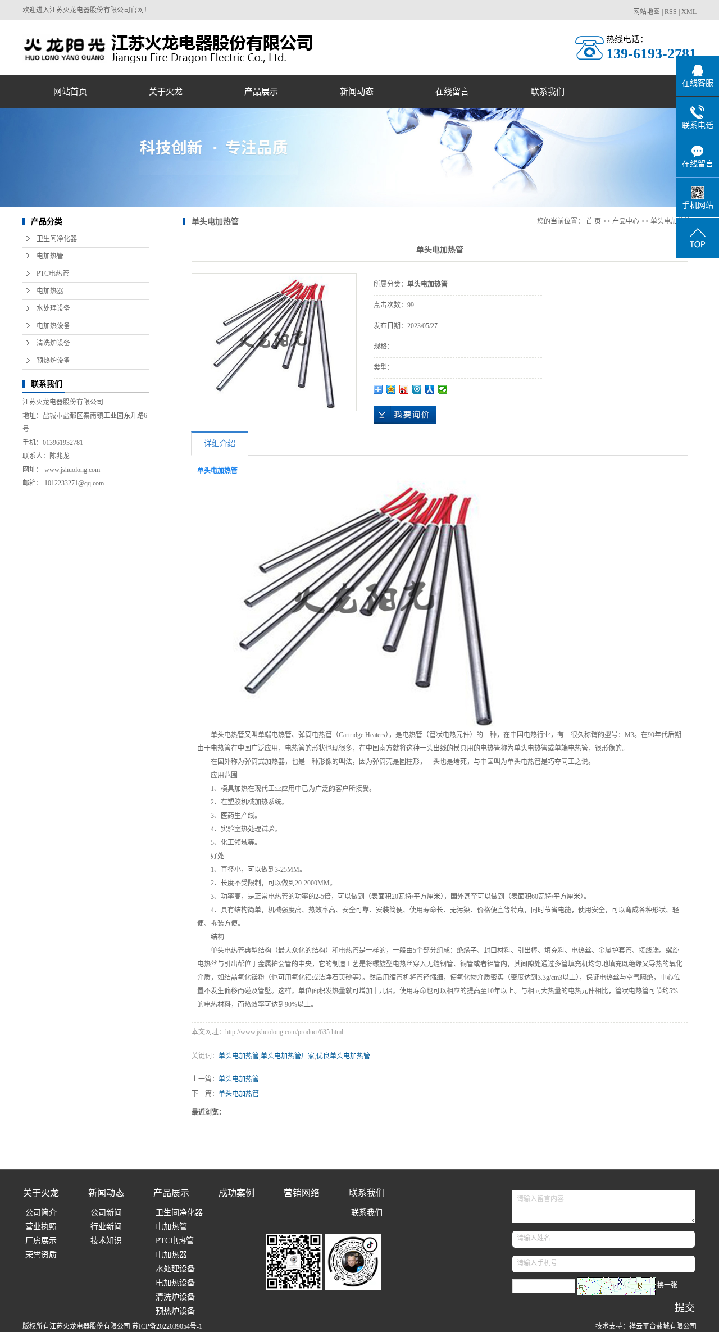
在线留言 (452, 91)
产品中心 (625, 221)
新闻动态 (357, 91)
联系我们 (548, 91)
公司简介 (41, 1212)
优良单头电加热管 (343, 1056)
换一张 (667, 1285)
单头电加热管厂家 (288, 1056)
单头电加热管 (670, 221)
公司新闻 (106, 1212)
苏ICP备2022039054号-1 (167, 1326)
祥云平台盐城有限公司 (663, 1326)
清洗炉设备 (53, 343)
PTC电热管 (53, 274)
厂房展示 (41, 1240)
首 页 (593, 221)
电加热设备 (53, 326)
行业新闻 (106, 1226)
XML (689, 12)
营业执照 (41, 1226)
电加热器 (50, 291)
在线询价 (405, 415)
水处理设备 (53, 308)
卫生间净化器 (57, 239)
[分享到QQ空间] (391, 389)
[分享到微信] (443, 389)
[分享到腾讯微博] (417, 389)
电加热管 (50, 256)
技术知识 (106, 1240)
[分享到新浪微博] (404, 389)
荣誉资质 (41, 1255)
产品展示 (261, 91)
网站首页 (70, 91)
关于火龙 (166, 91)
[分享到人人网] (430, 389)
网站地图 (646, 12)
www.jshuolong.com (72, 470)
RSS (671, 12)
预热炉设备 (53, 361)
